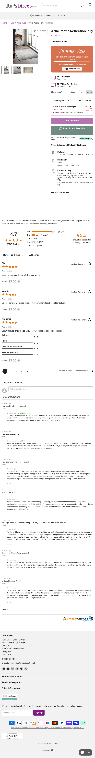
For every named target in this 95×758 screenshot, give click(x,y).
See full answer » (79, 479)
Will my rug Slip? (8, 492)
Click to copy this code (72, 59)
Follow (4, 409)
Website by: (46, 750)
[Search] (82, 6)
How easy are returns (10, 434)
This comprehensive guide (74, 476)
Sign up (39, 712)
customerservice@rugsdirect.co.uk (19, 663)
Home (4, 23)
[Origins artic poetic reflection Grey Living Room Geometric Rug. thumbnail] (7, 70)
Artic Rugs (21, 23)
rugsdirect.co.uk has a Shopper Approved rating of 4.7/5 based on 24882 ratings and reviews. (47, 728)
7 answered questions (59, 41)
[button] (8, 425)
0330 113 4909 (10, 659)
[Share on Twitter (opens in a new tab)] (14, 281)
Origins (57, 35)
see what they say (33, 537)
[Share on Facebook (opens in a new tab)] (10, 282)
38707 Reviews (16, 244)
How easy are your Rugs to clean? (15, 462)
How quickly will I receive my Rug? (15, 406)
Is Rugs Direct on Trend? (11, 581)
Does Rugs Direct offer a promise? (15, 553)
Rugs (12, 23)
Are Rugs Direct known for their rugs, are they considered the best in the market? (34, 523)
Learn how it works (72, 132)
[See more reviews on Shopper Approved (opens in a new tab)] (18, 281)
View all (5, 609)
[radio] (47, 231)
